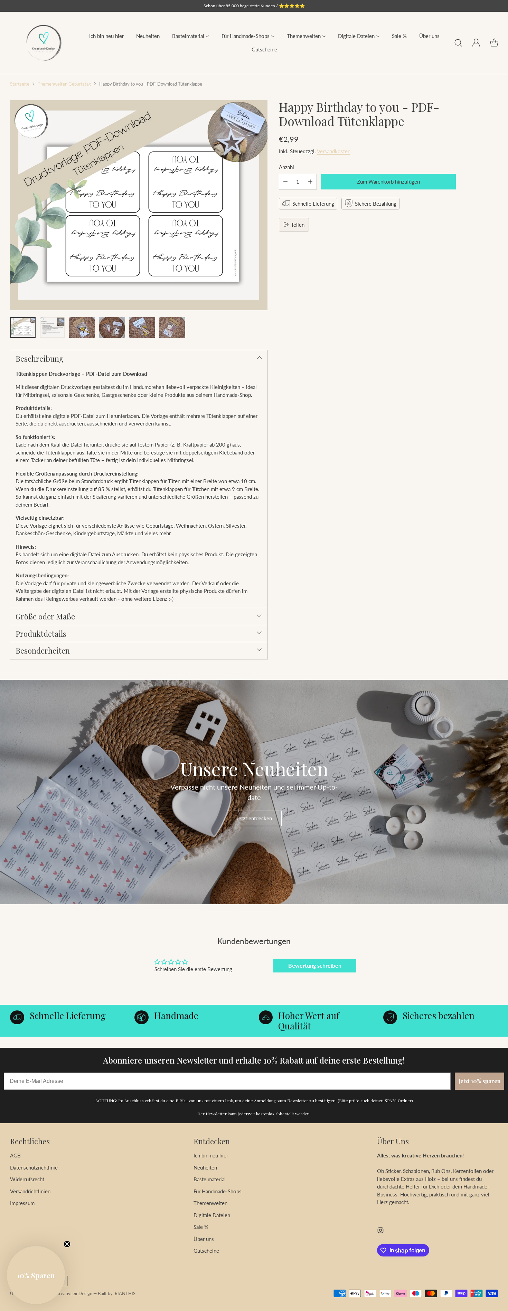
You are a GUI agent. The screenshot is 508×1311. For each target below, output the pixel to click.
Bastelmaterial (210, 1179)
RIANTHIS (125, 1293)
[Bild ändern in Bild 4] (112, 327)
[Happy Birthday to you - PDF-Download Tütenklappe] (138, 205)
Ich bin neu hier (211, 1155)
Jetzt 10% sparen (479, 1081)
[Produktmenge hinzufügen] (310, 181)
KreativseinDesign (74, 1293)
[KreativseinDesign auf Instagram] (380, 1231)
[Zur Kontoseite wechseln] (476, 42)
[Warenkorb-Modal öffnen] (494, 42)
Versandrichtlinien (30, 1191)
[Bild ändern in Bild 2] (52, 327)
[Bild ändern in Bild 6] (172, 327)
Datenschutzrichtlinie (34, 1167)
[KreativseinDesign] (43, 42)
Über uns (204, 1239)
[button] (36, 1275)
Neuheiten (205, 1167)
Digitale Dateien (212, 1215)
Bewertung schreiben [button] (314, 965)
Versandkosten (333, 151)
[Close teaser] (67, 1244)
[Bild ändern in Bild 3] (82, 327)
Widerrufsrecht (27, 1179)
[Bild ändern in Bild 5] (142, 327)
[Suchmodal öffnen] (458, 42)
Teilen (297, 224)
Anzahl (286, 167)
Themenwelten (210, 1203)
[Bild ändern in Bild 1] (22, 327)
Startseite (19, 84)
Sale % (201, 1227)
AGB (15, 1155)
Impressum (22, 1203)
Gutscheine (206, 1251)
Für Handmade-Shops (218, 1191)
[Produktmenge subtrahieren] (285, 181)
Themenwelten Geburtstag (64, 84)
